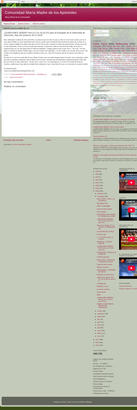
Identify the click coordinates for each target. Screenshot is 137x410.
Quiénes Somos (23, 24)
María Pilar (100, 63)
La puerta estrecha (103, 289)
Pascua (120, 73)
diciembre (100, 193)
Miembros (106, 65)
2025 (97, 171)
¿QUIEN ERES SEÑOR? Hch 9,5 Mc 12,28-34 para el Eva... (105, 299)
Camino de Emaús (125, 286)
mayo (99, 325)
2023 (97, 177)
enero (99, 336)
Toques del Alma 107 (100, 136)
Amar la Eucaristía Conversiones (119, 63)
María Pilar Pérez (120, 83)
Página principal (9, 24)
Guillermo (109, 81)
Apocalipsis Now (102, 203)
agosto (99, 316)
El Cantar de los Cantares (118, 71)
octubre (100, 311)
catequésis (103, 55)
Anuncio (130, 59)
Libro (95, 53)
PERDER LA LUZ (102, 286)
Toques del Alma (113, 46)
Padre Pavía (100, 44)
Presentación (109, 77)
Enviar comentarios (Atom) (22, 144)
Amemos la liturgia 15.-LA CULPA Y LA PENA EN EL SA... (106, 227)
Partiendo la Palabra (109, 53)
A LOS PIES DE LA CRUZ (105, 231)
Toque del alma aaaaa (104, 264)
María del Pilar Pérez (101, 71)
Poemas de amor (105, 85)
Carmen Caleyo (104, 79)
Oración (131, 71)
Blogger (89, 402)
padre (119, 85)
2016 (97, 342)
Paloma (102, 77)
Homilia (110, 67)
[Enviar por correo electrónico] (53, 74)
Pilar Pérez (96, 85)
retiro (94, 73)
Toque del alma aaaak (104, 209)
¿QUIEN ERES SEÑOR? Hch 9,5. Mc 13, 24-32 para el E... (105, 248)
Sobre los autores (39, 24)
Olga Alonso (103, 48)
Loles (133, 65)
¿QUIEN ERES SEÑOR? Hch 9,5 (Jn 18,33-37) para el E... (105, 220)
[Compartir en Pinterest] (61, 74)
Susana (114, 85)
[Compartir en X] (57, 74)
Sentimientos (125, 65)
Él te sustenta (101, 212)
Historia (101, 73)
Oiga (96, 77)
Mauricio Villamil (130, 75)
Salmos (127, 73)
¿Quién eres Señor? (16, 77)
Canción (134, 73)
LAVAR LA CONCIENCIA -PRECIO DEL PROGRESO (105, 305)
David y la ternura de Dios (100, 69)
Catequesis (117, 57)
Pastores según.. (116, 55)
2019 (97, 188)
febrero (100, 333)
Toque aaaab (101, 292)
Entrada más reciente (13, 140)
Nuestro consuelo (103, 267)
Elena (103, 81)
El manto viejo (101, 234)
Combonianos (121, 79)
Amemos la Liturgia (112, 61)
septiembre (101, 314)
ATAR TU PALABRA (103, 206)
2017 (97, 339)
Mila (94, 55)
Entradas (99, 31)
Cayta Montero (104, 75)
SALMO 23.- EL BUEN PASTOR (104, 242)
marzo (99, 330)
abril (99, 328)
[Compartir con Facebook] (59, 74)
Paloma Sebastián (99, 59)
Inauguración (117, 81)
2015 (97, 345)
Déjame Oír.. (96, 81)
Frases (113, 51)
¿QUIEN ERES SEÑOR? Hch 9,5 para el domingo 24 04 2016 (114, 119)
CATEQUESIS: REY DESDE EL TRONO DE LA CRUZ (106, 215)
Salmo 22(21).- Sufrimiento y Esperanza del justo (106, 260)
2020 (97, 185)
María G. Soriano (116, 69)
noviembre (101, 196)
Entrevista (121, 75)
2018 (97, 191)
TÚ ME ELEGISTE (103, 257)
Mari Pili (112, 83)
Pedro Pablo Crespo (99, 67)
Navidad (128, 67)
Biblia (96, 79)
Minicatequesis (127, 69)
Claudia (113, 79)
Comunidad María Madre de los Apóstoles (41, 12)
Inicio (48, 140)
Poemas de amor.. (103, 57)
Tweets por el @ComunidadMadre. (105, 100)
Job (124, 81)
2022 (97, 180)
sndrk (69, 402)
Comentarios (100, 35)
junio (99, 322)
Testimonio (118, 77)
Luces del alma (104, 83)
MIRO (99, 295)
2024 (97, 174)
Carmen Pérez (119, 48)
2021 (97, 182)
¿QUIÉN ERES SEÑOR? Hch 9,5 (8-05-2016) (108, 127)
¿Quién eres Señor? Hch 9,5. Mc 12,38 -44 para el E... (106, 279)
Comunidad (113, 75)
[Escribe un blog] (55, 74)
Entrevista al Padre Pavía (105, 274)
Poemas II (102, 51)
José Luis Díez (110, 73)
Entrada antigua (81, 140)
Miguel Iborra (119, 67)
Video (123, 51)
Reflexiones (122, 44)
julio (98, 319)
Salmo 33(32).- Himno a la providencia (106, 199)
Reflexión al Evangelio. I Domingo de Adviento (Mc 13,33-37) (113, 145)
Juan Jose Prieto (116, 59)
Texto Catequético (128, 77)
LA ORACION (101, 283)
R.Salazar (115, 65)
